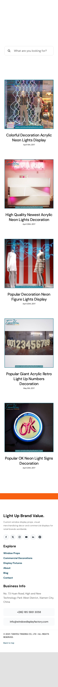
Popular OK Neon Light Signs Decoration (29, 461)
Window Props (11, 553)
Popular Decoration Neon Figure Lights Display (29, 297)
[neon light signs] (29, 104)
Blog (5, 572)
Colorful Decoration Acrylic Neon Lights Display (29, 137)
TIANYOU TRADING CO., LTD (23, 634)
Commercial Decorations (17, 558)
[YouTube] (26, 537)
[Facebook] (6, 537)
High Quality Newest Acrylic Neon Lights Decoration (29, 217)
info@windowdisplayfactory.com (29, 621)
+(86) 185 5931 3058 (29, 612)
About (6, 568)
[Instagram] (19, 537)
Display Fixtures (12, 563)
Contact (8, 577)
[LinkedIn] (33, 537)
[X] (12, 537)
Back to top (8, 643)
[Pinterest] (40, 537)
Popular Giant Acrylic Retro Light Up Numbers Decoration (29, 378)
